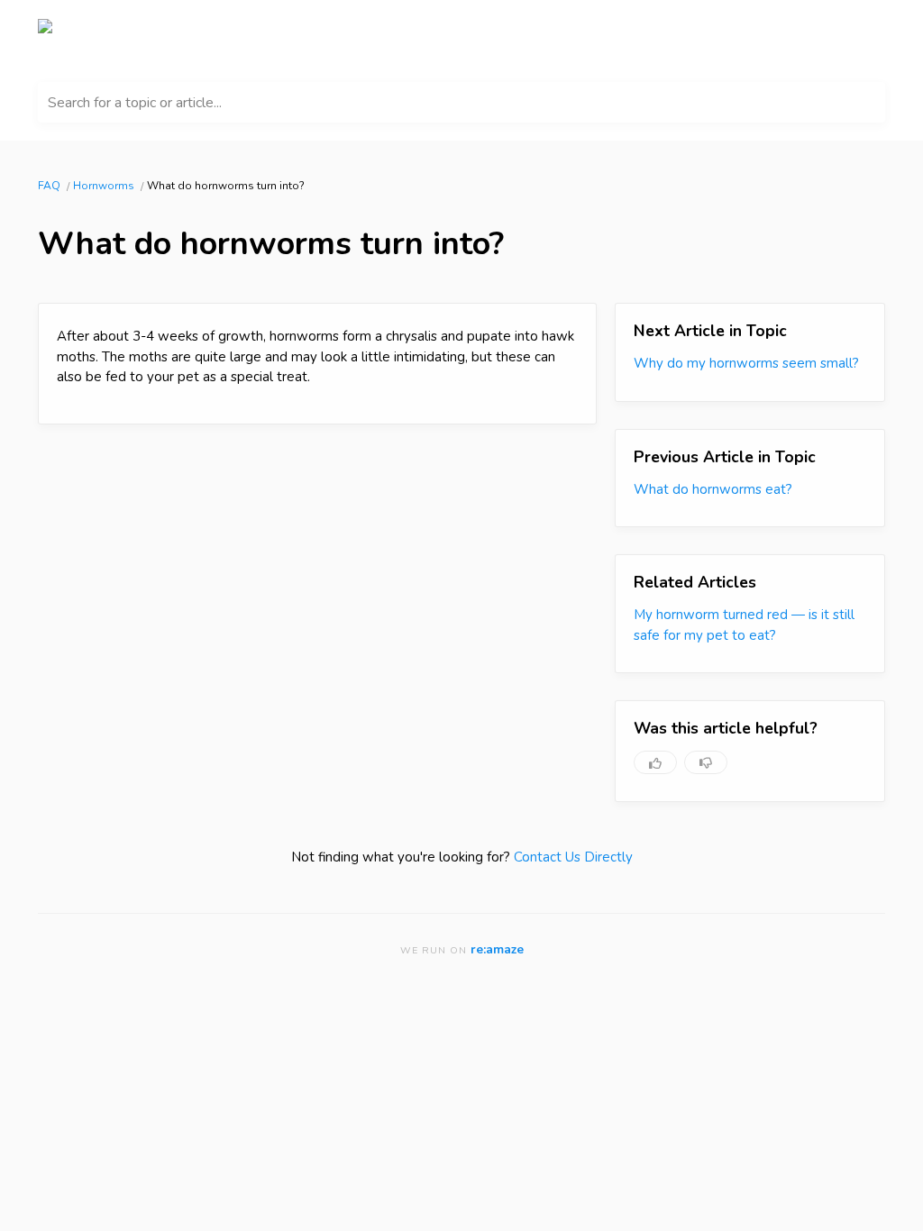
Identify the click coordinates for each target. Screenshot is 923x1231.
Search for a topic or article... (135, 103)
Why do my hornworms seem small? (746, 363)
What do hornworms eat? (713, 489)
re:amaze (497, 949)
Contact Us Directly (573, 857)
